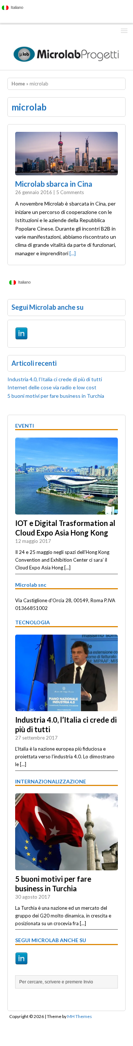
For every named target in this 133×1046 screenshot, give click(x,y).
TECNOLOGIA (32, 622)
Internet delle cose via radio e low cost (51, 387)
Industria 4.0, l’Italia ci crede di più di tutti (54, 379)
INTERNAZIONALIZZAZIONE (50, 781)
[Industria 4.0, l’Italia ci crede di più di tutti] (66, 707)
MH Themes (79, 1016)
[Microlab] (66, 53)
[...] (72, 253)
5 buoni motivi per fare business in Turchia (55, 396)
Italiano (15, 7)
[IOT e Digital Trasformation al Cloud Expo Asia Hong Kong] (66, 510)
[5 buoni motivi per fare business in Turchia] (66, 866)
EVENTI (24, 425)
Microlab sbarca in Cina (53, 183)
